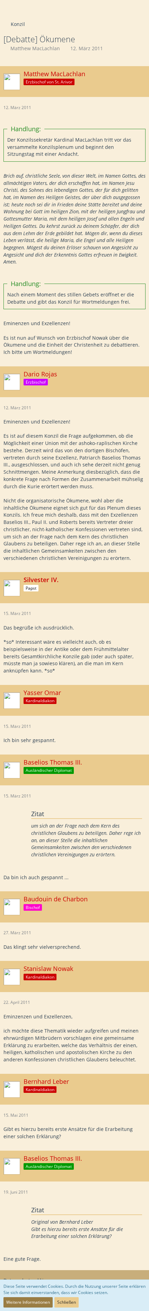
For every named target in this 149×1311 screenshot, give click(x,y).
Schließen (66, 1302)
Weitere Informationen (28, 1302)
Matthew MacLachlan (35, 48)
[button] (9, 8)
